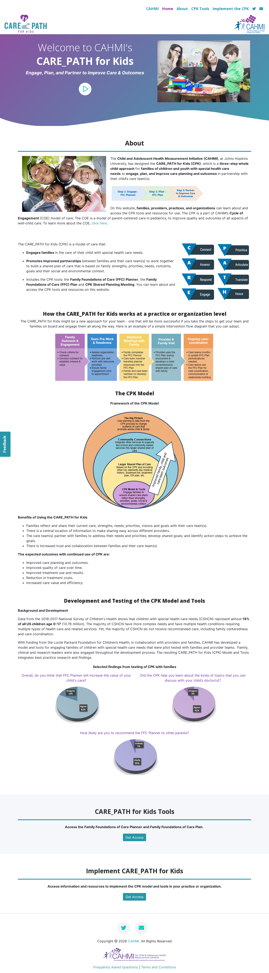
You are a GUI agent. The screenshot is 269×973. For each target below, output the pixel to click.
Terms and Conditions (158, 967)
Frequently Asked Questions (115, 967)
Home (167, 8)
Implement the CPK (230, 8)
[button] (164, 71)
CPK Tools (200, 8)
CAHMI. (134, 941)
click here (99, 223)
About (182, 8)
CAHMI (152, 8)
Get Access (134, 837)
